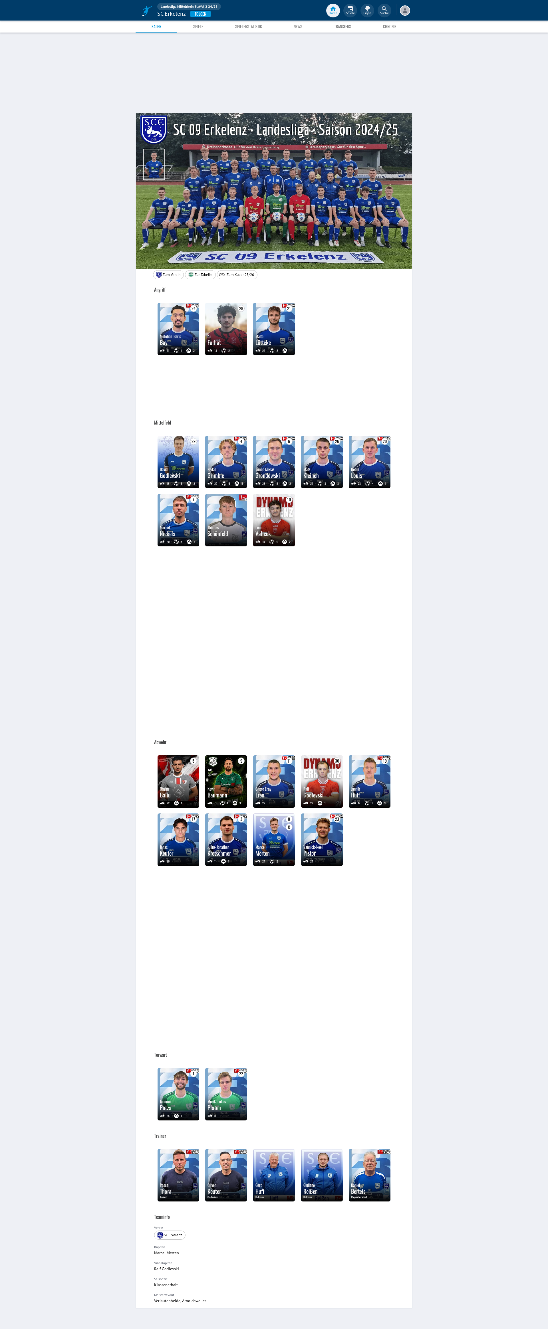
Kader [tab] (156, 26)
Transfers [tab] (342, 26)
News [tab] (298, 26)
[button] (200, 274)
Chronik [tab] (389, 26)
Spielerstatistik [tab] (248, 26)
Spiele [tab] (198, 26)
